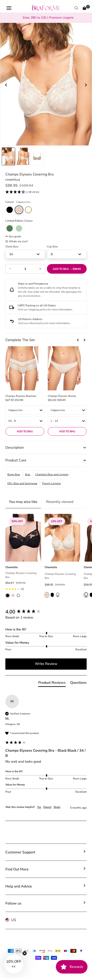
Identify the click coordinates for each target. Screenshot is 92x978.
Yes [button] (39, 807)
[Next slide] (85, 84)
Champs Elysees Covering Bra (20, 575)
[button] (22, 192)
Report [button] (47, 807)
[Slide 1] (22, 156)
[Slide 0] (8, 156)
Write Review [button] (46, 663)
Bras (27, 474)
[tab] (52, 683)
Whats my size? (18, 241)
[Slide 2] (37, 156)
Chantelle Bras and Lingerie (51, 474)
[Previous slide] (6, 84)
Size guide (15, 236)
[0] (84, 8)
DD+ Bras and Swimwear (22, 483)
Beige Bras (13, 474)
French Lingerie (51, 483)
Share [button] (57, 807)
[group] (46, 611)
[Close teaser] (24, 953)
